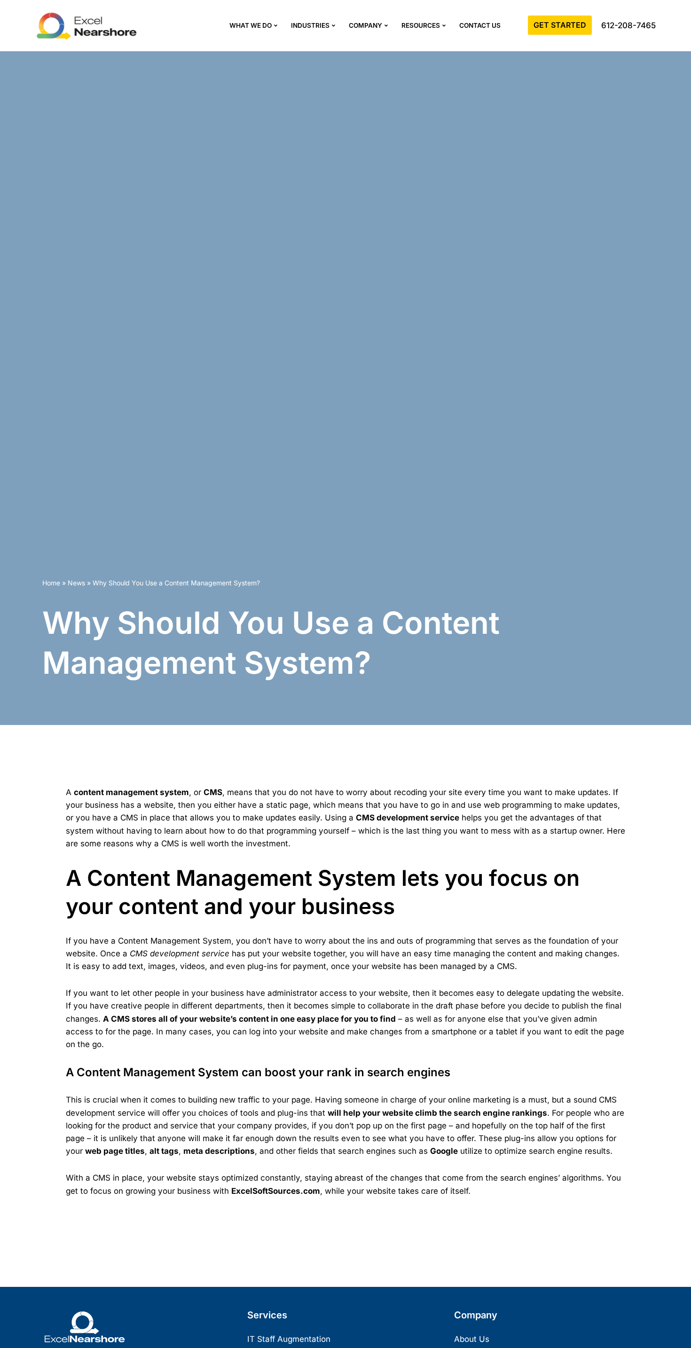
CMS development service (407, 817)
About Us (471, 1339)
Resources (420, 25)
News (76, 583)
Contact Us (480, 25)
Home (51, 583)
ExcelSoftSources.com (275, 1191)
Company (365, 25)
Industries (310, 25)
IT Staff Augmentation (288, 1339)
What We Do (250, 25)
